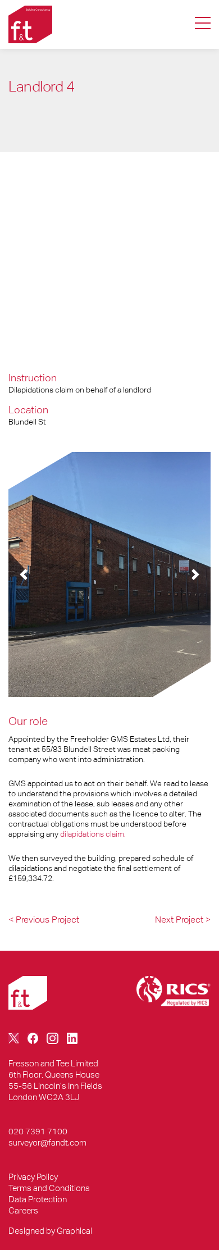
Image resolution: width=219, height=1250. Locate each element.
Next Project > (183, 919)
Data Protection (37, 1199)
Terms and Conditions (49, 1188)
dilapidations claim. (93, 833)
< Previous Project (43, 919)
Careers (23, 1210)
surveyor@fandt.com (47, 1142)
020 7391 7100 (37, 1131)
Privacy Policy (33, 1176)
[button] (23, 574)
